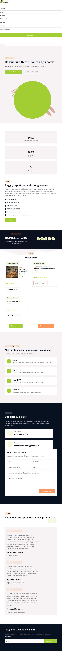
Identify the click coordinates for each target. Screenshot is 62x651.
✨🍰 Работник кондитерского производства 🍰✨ (24, 271)
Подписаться (50, 641)
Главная (2, 8)
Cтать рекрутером (5, 29)
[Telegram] (38, 238)
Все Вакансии (15, 326)
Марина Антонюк (14, 580)
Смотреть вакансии (13, 71)
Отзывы (2, 25)
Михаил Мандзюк (15, 609)
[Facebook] (42, 238)
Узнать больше (12, 289)
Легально (16, 389)
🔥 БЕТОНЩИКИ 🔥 (13, 301)
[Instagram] (45, 238)
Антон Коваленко (15, 553)
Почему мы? (3, 19)
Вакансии (2, 15)
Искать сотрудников (31, 71)
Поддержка (16, 380)
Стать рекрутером (45, 326)
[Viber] (49, 238)
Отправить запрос (46, 491)
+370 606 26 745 (21, 434)
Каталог (15, 360)
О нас (1, 12)
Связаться (30, 35)
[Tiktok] (53, 238)
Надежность (17, 370)
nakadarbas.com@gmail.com (26, 446)
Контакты (2, 22)
